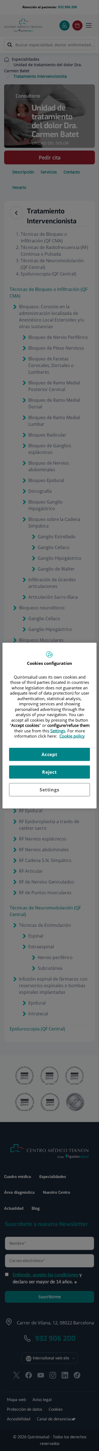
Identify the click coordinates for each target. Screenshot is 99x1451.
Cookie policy (72, 736)
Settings (49, 789)
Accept (49, 754)
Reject (49, 772)
